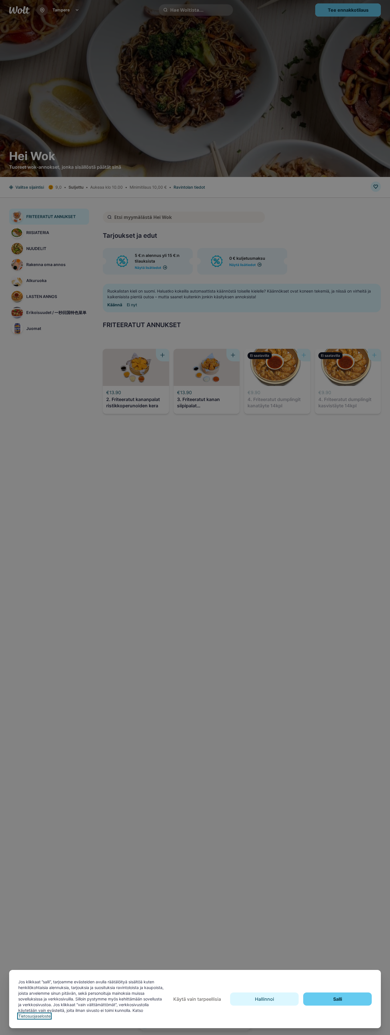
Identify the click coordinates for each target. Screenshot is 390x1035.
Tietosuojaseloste (34, 1016)
